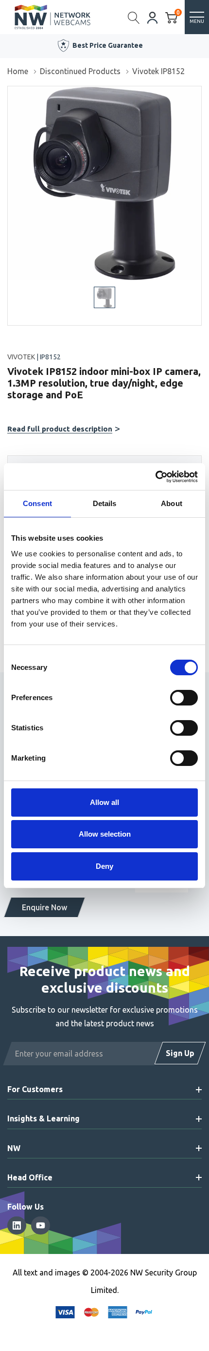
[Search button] (134, 17)
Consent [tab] (37, 503)
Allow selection (105, 834)
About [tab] (171, 503)
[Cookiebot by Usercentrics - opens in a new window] (155, 476)
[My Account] (152, 17)
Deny (104, 866)
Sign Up (180, 1053)
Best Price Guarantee (107, 45)
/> (11, 93)
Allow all (104, 802)
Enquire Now (44, 907)
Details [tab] (105, 503)
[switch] (184, 697)
